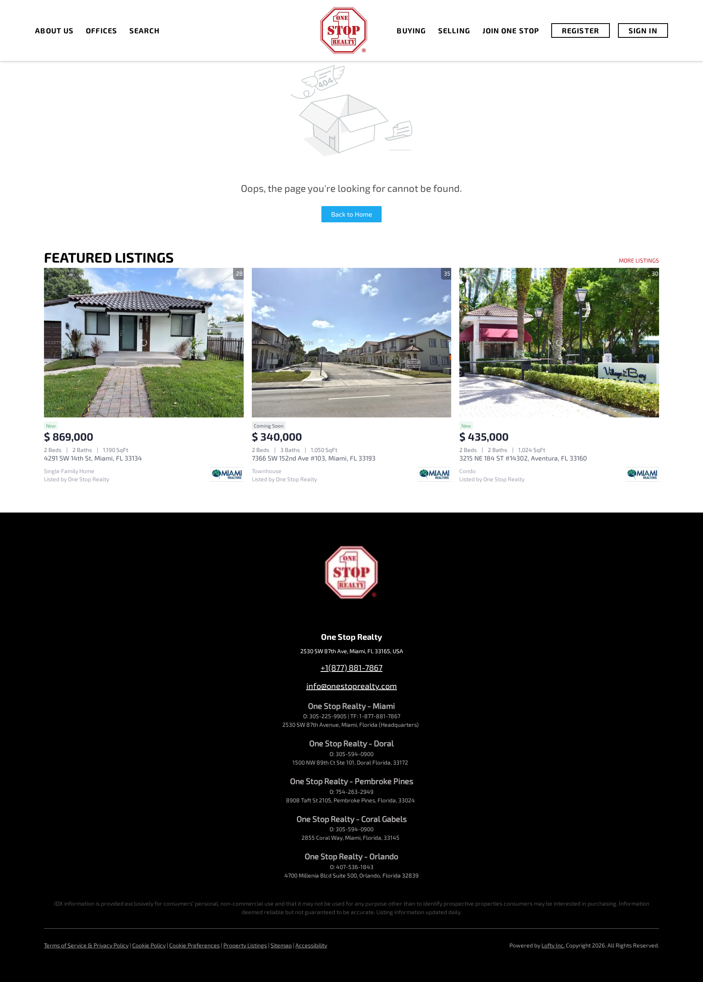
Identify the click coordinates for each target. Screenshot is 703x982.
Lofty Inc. (553, 945)
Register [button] (580, 30)
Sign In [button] (643, 30)
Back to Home (351, 214)
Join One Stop (510, 30)
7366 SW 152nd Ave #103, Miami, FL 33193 (314, 458)
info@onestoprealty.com (351, 686)
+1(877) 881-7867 (351, 667)
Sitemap (281, 945)
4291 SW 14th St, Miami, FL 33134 (93, 458)
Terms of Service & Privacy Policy (86, 945)
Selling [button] (454, 30)
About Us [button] (54, 30)
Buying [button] (411, 30)
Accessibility (311, 945)
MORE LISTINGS (639, 260)
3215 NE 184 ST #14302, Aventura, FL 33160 (523, 458)
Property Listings (245, 945)
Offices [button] (101, 30)
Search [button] (144, 30)
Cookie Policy (149, 945)
